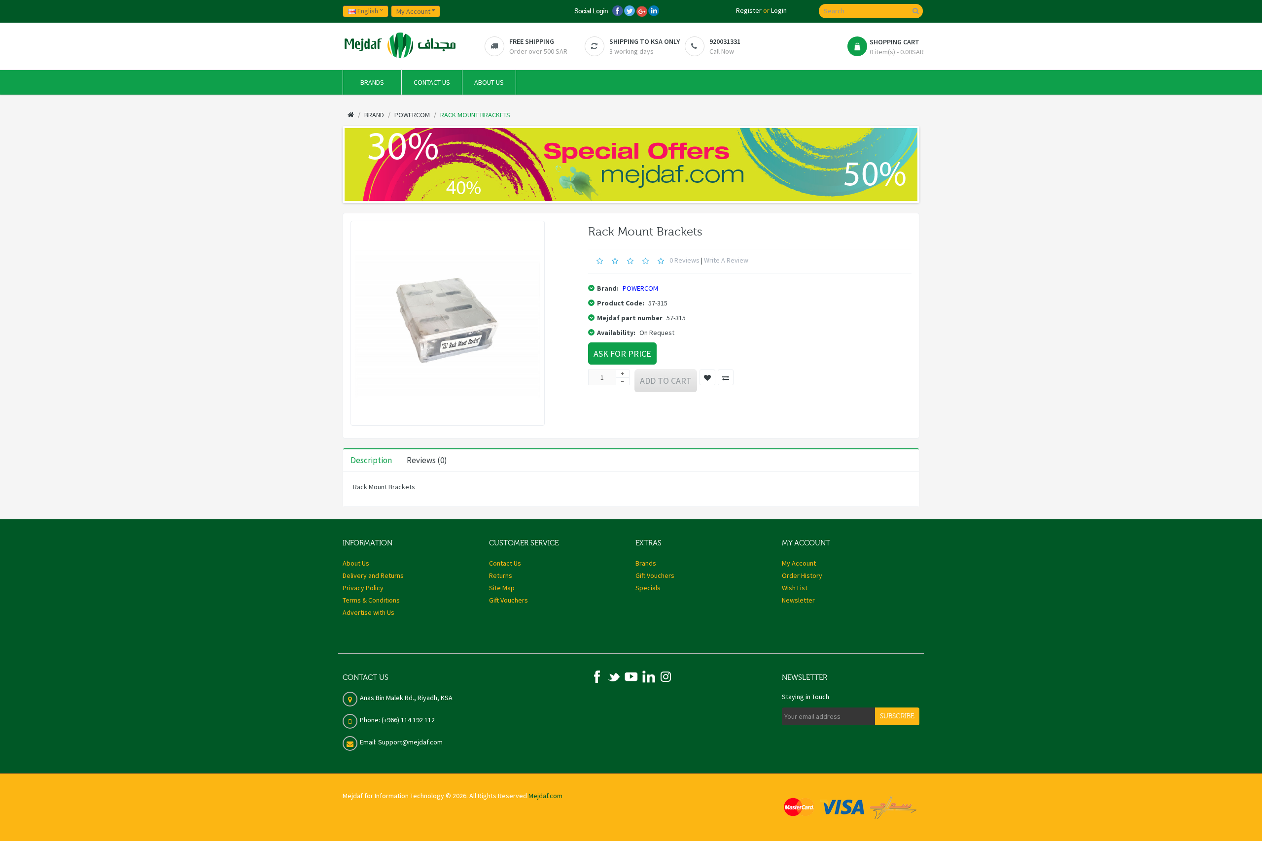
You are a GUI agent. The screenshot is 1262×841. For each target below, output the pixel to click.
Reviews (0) (427, 460)
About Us (356, 563)
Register (749, 10)
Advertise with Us (368, 612)
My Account (799, 563)
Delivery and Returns (373, 575)
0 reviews (684, 260)
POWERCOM (640, 288)
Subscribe (897, 716)
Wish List (794, 587)
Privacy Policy (363, 587)
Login (779, 10)
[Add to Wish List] (707, 377)
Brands (645, 563)
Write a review (726, 260)
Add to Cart (666, 380)
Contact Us (505, 563)
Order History (802, 575)
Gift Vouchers (508, 600)
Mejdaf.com (545, 795)
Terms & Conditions (371, 600)
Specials (648, 587)
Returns (500, 575)
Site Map (502, 587)
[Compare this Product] (726, 377)
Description (371, 460)
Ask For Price (622, 353)
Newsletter (798, 600)
